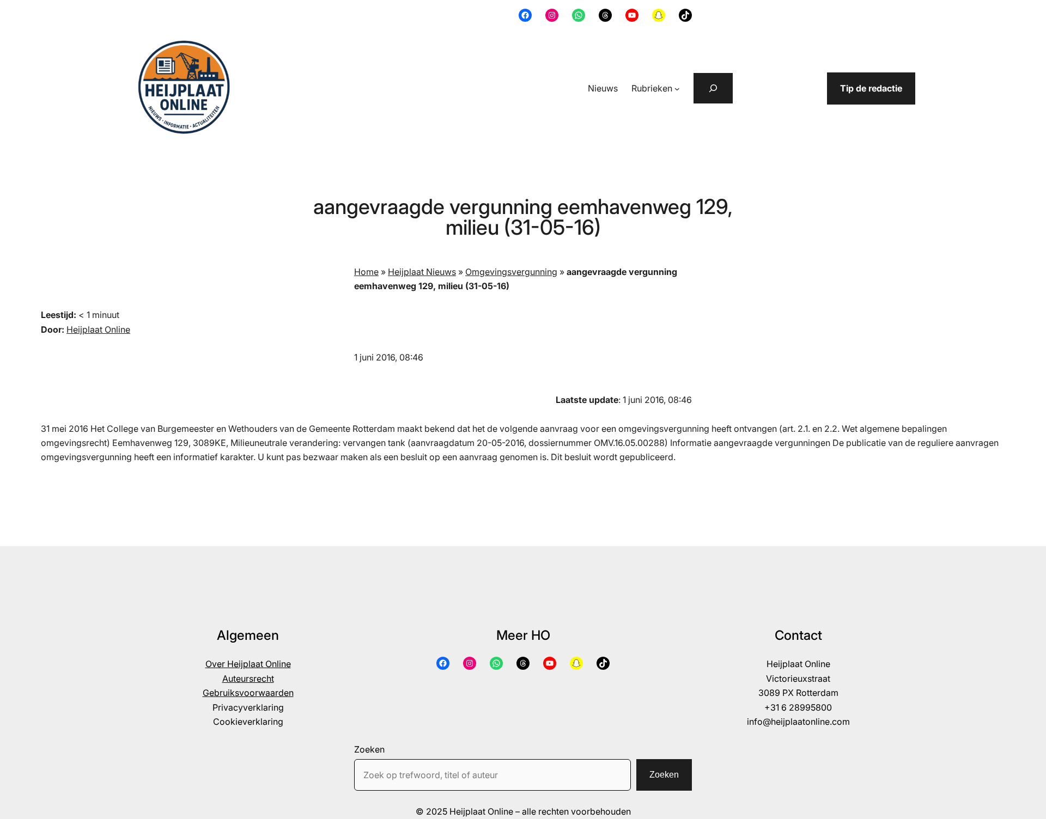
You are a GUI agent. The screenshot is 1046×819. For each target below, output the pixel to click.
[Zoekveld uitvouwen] (713, 88)
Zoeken (369, 749)
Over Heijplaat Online (248, 663)
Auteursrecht (248, 678)
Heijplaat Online (98, 329)
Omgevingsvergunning (511, 271)
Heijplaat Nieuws (422, 271)
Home (366, 271)
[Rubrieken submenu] (677, 88)
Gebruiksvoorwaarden (248, 692)
